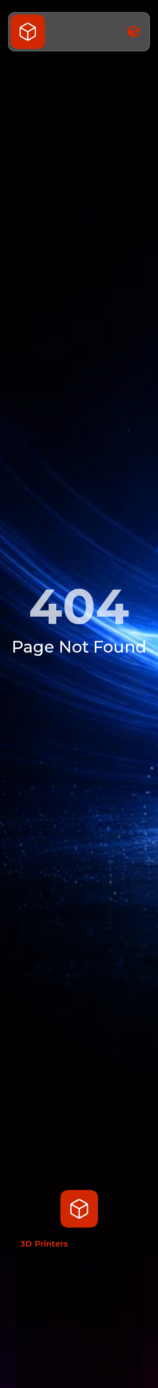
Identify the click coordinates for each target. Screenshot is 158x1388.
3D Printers (44, 1244)
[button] (134, 32)
